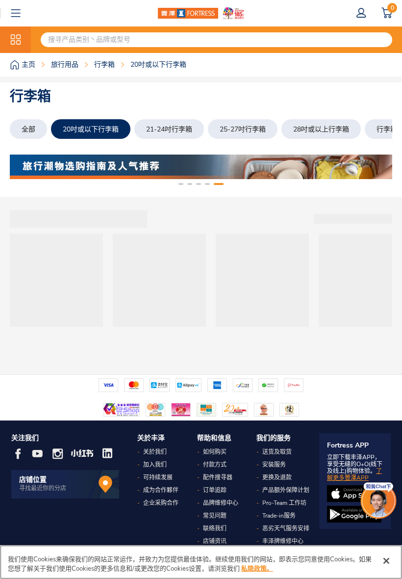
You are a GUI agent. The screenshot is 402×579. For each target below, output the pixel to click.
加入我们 (155, 465)
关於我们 (155, 452)
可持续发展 (158, 477)
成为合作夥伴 (160, 490)
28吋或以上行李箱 (321, 129)
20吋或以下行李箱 (91, 129)
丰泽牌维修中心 (282, 541)
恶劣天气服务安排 (285, 528)
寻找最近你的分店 (42, 488)
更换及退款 (277, 477)
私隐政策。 (257, 568)
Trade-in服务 (279, 516)
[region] (201, 562)
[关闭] (386, 561)
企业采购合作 (160, 503)
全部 (28, 129)
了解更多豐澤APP (354, 474)
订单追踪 (214, 490)
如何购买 (214, 452)
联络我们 (214, 528)
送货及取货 (277, 452)
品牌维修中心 (220, 503)
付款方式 (214, 465)
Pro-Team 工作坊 (284, 503)
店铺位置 (33, 479)
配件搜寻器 (217, 477)
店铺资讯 (214, 541)
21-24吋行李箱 (169, 129)
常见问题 (214, 516)
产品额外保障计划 (285, 490)
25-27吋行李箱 (243, 129)
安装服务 (274, 465)
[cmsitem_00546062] (201, 167)
